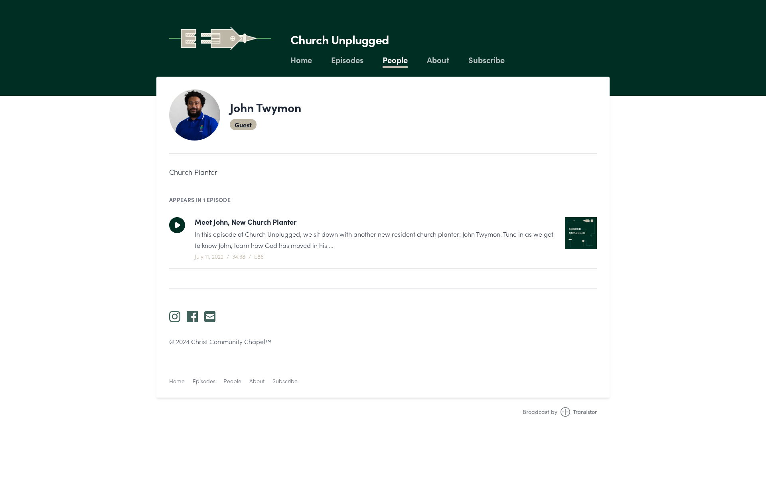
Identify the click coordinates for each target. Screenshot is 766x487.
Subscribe (486, 60)
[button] (177, 225)
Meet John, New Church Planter (245, 222)
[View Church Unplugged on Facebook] (192, 316)
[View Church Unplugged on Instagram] (174, 316)
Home (301, 60)
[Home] (220, 38)
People (395, 60)
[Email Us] (209, 316)
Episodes (347, 60)
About (438, 60)
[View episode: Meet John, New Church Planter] (581, 233)
